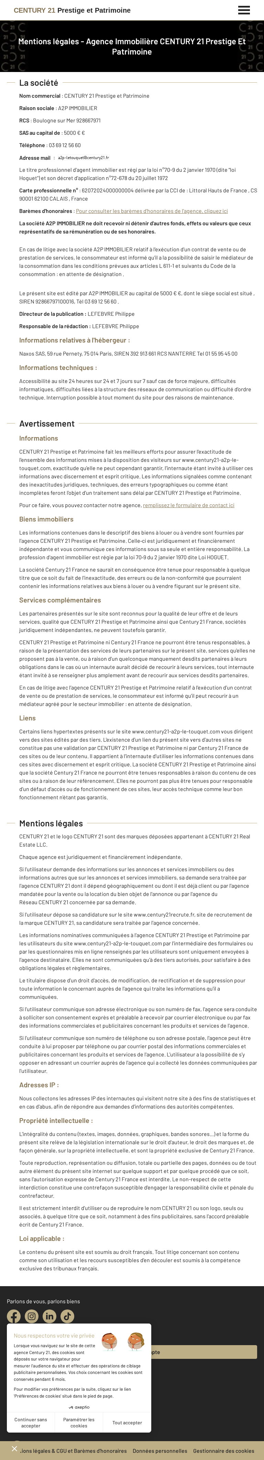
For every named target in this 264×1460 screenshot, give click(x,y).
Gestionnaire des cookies (223, 1450)
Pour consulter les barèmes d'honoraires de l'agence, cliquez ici (152, 210)
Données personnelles (160, 1450)
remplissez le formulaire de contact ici (188, 505)
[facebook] (14, 1316)
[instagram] (31, 1316)
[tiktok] (67, 1316)
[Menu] (244, 9)
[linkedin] (49, 1316)
